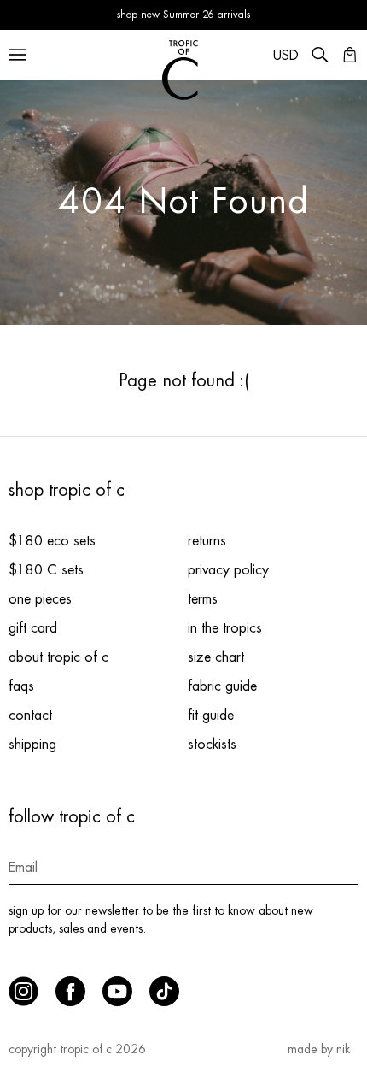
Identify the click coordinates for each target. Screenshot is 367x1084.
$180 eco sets (52, 541)
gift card (33, 628)
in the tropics (225, 628)
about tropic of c (58, 657)
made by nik (319, 1049)
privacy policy (228, 570)
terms (203, 599)
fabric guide (222, 686)
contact (30, 715)
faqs (21, 686)
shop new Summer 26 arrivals (183, 14)
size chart (216, 657)
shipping (32, 744)
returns (207, 541)
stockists (212, 744)
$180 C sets (46, 570)
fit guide (211, 715)
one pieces (40, 599)
